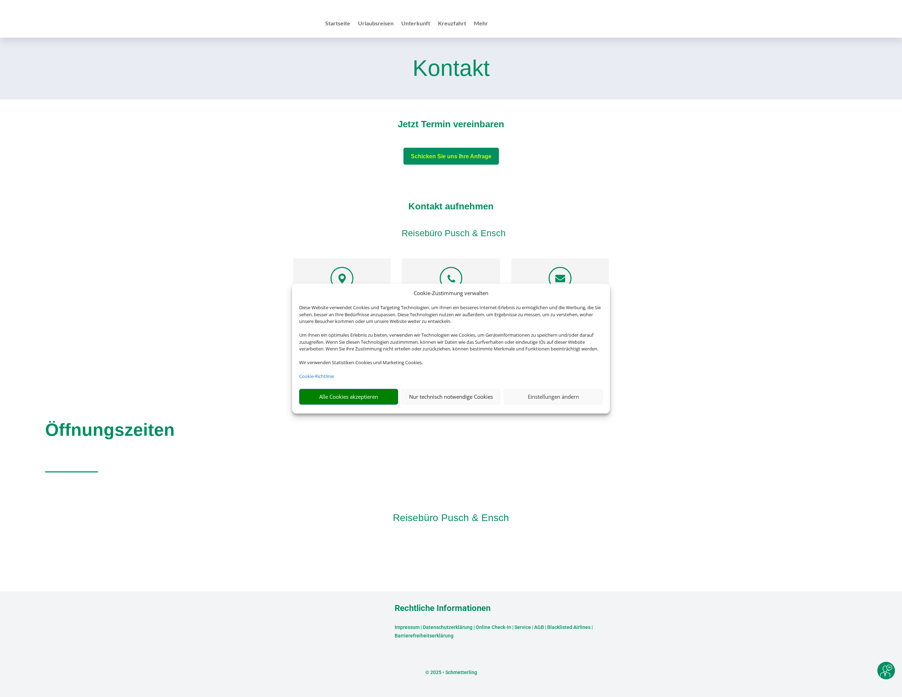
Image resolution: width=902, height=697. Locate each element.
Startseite (337, 23)
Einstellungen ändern (553, 396)
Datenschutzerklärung (447, 627)
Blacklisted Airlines (569, 627)
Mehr (481, 23)
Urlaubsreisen (376, 23)
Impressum (407, 627)
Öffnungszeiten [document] (110, 430)
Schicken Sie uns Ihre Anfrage (451, 156)
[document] (451, 126)
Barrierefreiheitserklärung (424, 635)
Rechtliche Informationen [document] (442, 608)
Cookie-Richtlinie (316, 376)
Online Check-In (493, 627)
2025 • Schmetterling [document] (453, 672)
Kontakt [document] (451, 69)
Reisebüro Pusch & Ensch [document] (451, 517)
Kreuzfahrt (452, 23)
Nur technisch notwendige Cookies (451, 396)
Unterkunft (415, 23)
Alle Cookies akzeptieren (348, 396)
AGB (539, 627)
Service (522, 627)
